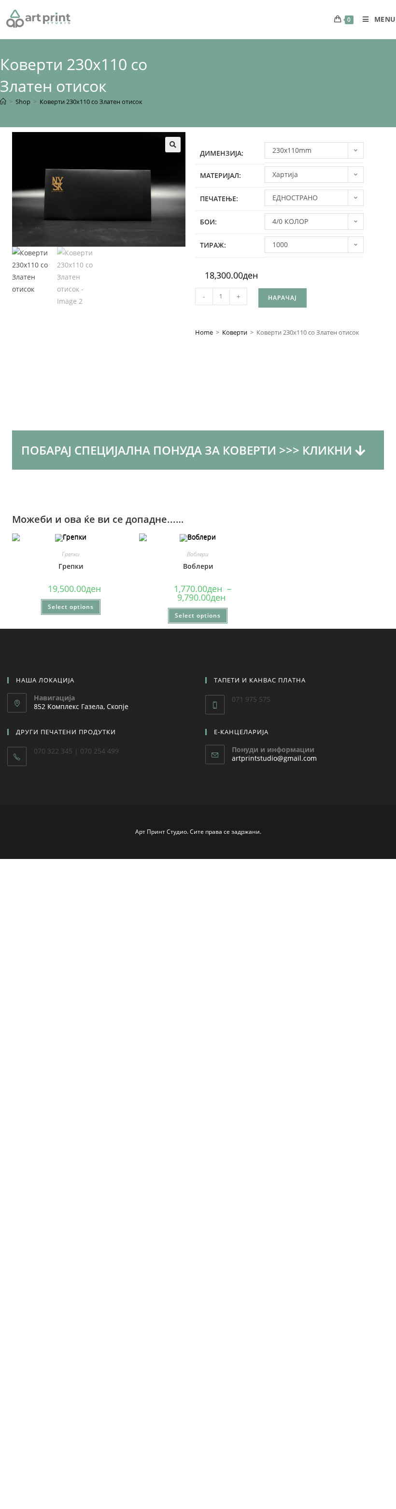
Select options (71, 607)
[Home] (3, 101)
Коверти (234, 332)
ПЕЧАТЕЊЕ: (219, 198)
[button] (173, 144)
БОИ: (208, 221)
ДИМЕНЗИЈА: (221, 153)
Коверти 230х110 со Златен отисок (91, 101)
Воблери (198, 554)
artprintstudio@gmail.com (274, 758)
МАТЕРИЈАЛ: (220, 175)
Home (204, 332)
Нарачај (282, 298)
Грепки (71, 554)
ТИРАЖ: (213, 245)
